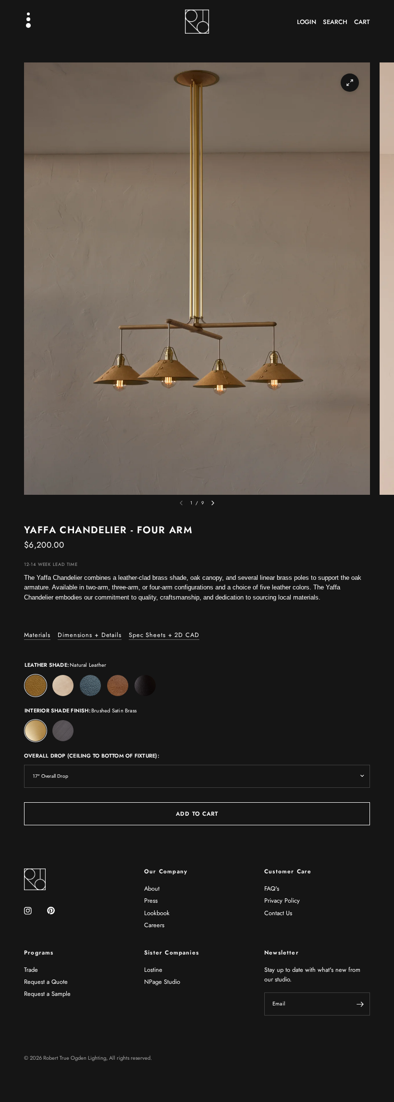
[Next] (213, 503)
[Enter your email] (360, 1004)
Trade (31, 969)
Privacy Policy (282, 900)
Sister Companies (171, 952)
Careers (154, 925)
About (152, 888)
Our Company (165, 871)
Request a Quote (46, 981)
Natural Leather (35, 685)
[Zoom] (350, 82)
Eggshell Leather (62, 685)
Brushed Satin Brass (35, 730)
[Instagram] (34, 910)
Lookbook (157, 913)
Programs (39, 952)
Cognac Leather (117, 685)
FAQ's (271, 888)
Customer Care (287, 871)
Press (151, 900)
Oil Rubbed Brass (62, 730)
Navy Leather (90, 685)
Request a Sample (47, 993)
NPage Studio (162, 981)
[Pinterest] (57, 910)
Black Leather (145, 685)
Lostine (153, 969)
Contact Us (278, 913)
